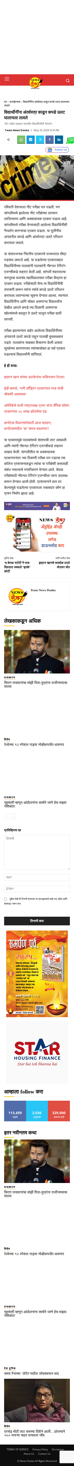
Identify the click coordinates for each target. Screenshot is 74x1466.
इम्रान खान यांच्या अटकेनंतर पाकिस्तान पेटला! (34, 377)
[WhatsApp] (21, 140)
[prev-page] (6, 816)
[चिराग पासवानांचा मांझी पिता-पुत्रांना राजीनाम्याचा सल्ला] (37, 651)
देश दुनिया (10, 1368)
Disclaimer (58, 1449)
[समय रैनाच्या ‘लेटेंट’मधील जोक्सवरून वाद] (37, 1342)
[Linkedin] (59, 140)
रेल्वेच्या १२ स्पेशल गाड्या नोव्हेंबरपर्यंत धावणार (34, 745)
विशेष (7, 739)
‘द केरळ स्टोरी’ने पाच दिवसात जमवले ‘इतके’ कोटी (17, 567)
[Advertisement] (37, 37)
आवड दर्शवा (15, 1102)
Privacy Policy (40, 1449)
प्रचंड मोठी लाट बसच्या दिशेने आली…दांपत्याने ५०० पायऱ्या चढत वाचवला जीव (34, 1433)
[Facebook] (49, 140)
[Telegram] (31, 140)
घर (5, 101)
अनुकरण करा (37, 1102)
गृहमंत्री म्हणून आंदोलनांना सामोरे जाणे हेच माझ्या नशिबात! (35, 804)
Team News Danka (17, 130)
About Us (29, 1453)
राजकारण (9, 677)
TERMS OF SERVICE (18, 1449)
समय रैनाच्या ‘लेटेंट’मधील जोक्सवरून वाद (31, 1374)
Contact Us (44, 1453)
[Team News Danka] (18, 596)
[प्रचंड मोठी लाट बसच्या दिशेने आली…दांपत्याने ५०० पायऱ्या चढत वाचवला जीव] (37, 1400)
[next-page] (13, 816)
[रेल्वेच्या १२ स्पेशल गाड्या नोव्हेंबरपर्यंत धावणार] (37, 713)
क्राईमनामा (15, 101)
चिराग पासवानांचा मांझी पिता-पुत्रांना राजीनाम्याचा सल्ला (35, 685)
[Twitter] (40, 140)
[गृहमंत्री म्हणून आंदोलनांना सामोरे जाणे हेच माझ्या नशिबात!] (37, 771)
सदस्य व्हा (59, 1102)
